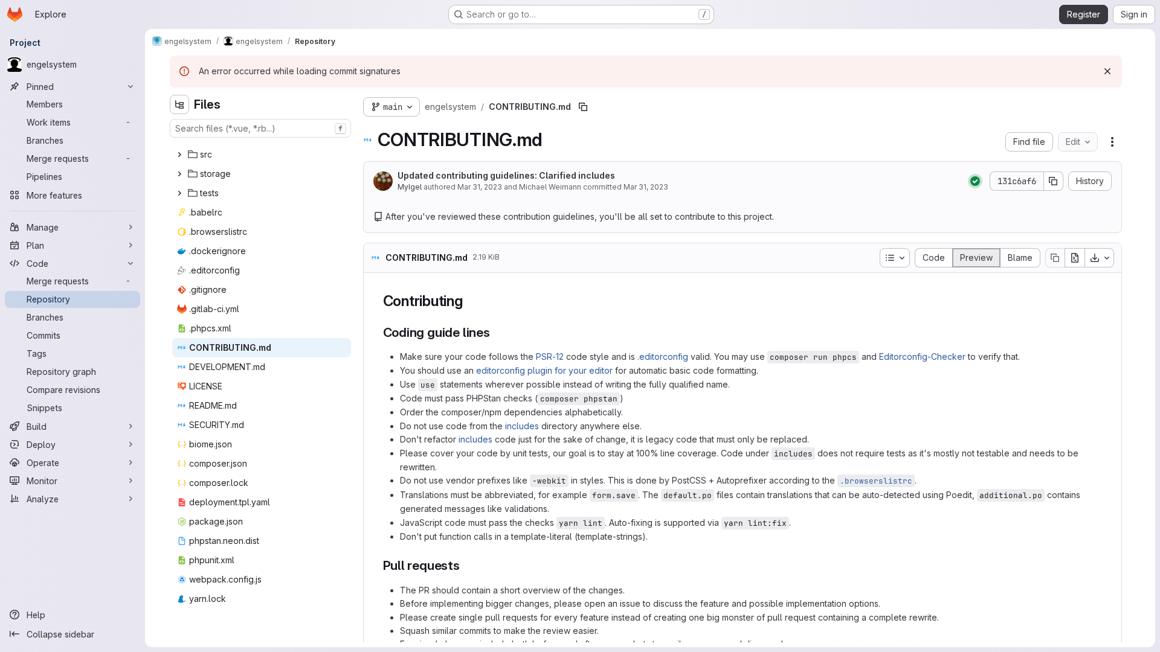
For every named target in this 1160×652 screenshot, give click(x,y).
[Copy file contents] (1055, 257)
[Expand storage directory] (179, 174)
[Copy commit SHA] (1053, 181)
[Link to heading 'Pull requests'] (467, 565)
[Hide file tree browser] (179, 104)
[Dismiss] (1107, 71)
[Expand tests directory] (179, 193)
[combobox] (260, 128)
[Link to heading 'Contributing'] (470, 301)
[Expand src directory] (179, 154)
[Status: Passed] (975, 181)
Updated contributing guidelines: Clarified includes (506, 175)
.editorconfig (662, 356)
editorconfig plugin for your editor (544, 370)
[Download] (1099, 257)
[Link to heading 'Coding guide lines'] (497, 332)
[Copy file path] (583, 107)
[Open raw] (1074, 257)
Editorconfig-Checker (922, 356)
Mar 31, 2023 (479, 186)
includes (522, 426)
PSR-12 (550, 356)
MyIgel (410, 186)
